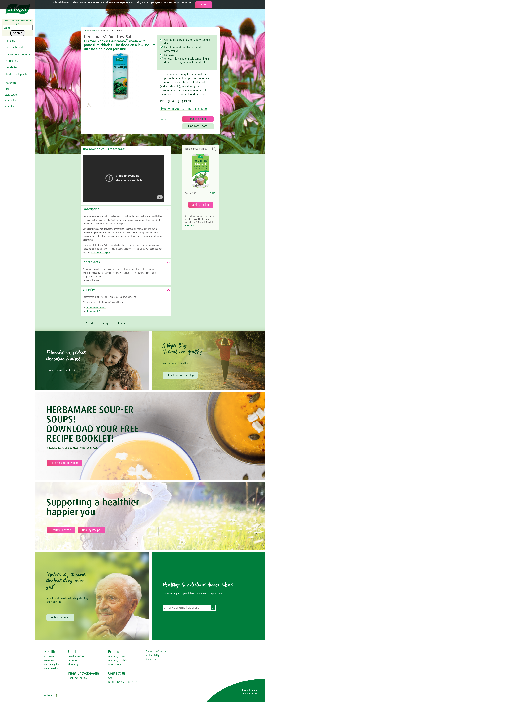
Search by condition (118, 660)
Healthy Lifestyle (61, 530)
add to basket (200, 204)
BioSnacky (73, 664)
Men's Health (51, 668)
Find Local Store (197, 126)
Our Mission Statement (157, 651)
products (95, 31)
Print (121, 323)
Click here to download (64, 462)
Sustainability (152, 655)
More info (189, 225)
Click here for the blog (180, 375)
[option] (120, 79)
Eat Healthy (11, 61)
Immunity (49, 656)
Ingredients (74, 660)
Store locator (114, 664)
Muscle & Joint (51, 664)
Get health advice (15, 47)
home (86, 31)
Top (105, 323)
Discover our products (17, 54)
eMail (111, 678)
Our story (10, 41)
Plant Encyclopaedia (16, 74)
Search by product (117, 656)
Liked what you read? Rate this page (183, 108)
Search (17, 33)
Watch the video (60, 617)
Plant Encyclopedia (77, 678)
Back (89, 323)
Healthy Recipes (91, 530)
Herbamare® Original (100, 253)
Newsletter (11, 67)
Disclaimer (150, 659)
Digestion (49, 660)
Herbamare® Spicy (95, 311)
